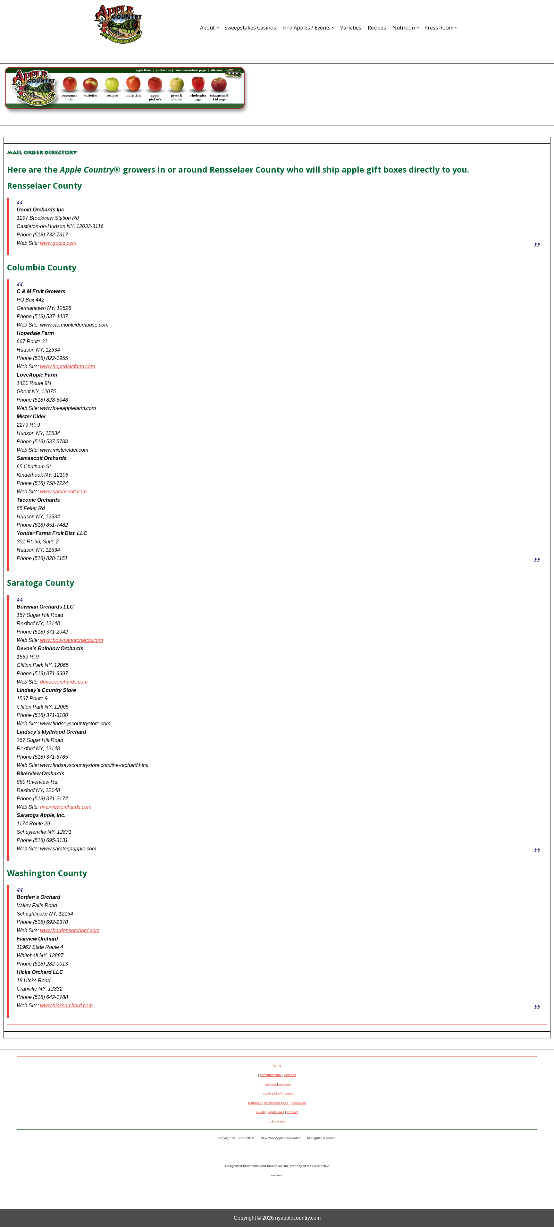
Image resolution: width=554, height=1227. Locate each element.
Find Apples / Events (306, 27)
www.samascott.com (63, 491)
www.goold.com (58, 243)
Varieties (350, 27)
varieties (290, 1075)
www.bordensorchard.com (69, 930)
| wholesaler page (276, 1102)
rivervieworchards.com (65, 807)
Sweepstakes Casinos (250, 27)
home (277, 1065)
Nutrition (403, 27)
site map (280, 1121)
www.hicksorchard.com (66, 1005)
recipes (271, 1084)
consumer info (271, 1075)
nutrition (284, 1084)
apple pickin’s (272, 1093)
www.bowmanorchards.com (71, 640)
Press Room (438, 27)
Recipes (377, 27)
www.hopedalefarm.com (67, 366)
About (207, 27)
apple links (276, 1112)
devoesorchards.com (64, 682)
